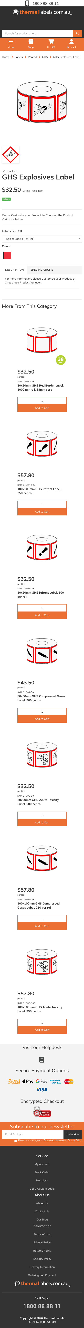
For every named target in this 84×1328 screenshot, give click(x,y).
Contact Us (42, 1211)
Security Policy (42, 1259)
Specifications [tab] (41, 269)
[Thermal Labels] (42, 11)
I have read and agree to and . (50, 1140)
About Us (42, 1203)
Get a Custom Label (42, 1188)
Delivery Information (42, 1267)
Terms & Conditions (53, 1140)
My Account (42, 1164)
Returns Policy (42, 1250)
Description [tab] (14, 269)
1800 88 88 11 (45, 3)
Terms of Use (42, 1234)
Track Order (42, 1172)
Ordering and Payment (42, 1275)
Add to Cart (42, 408)
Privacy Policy (74, 1140)
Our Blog (42, 1219)
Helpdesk (42, 1180)
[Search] (77, 33)
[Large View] (10, 154)
